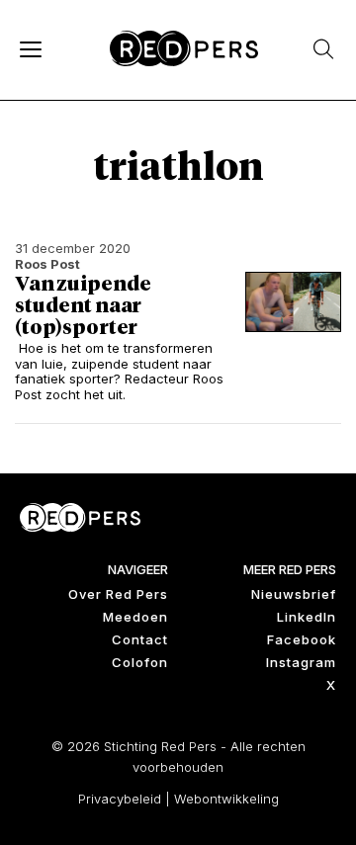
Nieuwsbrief (293, 594)
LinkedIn (306, 617)
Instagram (301, 662)
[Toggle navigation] (29, 48)
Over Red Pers (118, 594)
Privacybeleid (119, 798)
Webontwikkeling (226, 798)
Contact (140, 639)
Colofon (140, 662)
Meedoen (135, 617)
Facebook (301, 639)
